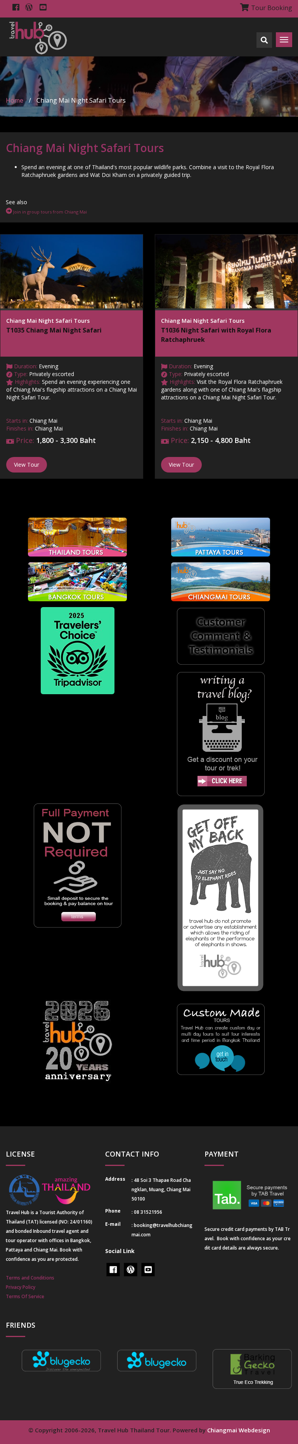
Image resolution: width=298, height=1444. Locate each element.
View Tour (26, 464)
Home (14, 100)
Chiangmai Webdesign (238, 1430)
